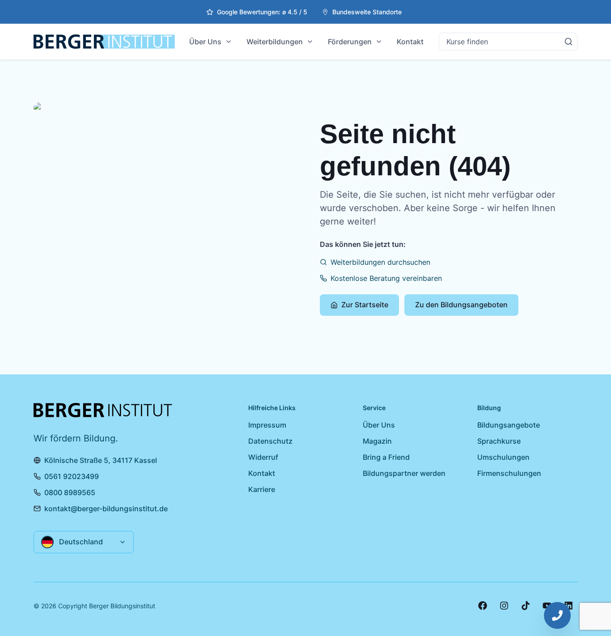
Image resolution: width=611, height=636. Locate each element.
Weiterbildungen (274, 41)
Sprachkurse (499, 441)
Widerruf (263, 457)
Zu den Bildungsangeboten (461, 304)
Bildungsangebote (508, 424)
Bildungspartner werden (404, 473)
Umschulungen (503, 457)
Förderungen (350, 41)
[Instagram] (504, 606)
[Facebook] (483, 606)
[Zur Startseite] (104, 41)
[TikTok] (526, 606)
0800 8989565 (69, 492)
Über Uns (205, 41)
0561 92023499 (71, 476)
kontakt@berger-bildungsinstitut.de (106, 508)
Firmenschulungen (509, 473)
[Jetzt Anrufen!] (557, 615)
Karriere (261, 489)
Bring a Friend (386, 457)
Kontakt (410, 41)
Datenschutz (270, 441)
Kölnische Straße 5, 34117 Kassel (100, 460)
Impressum (267, 424)
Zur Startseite (364, 304)
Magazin (377, 441)
